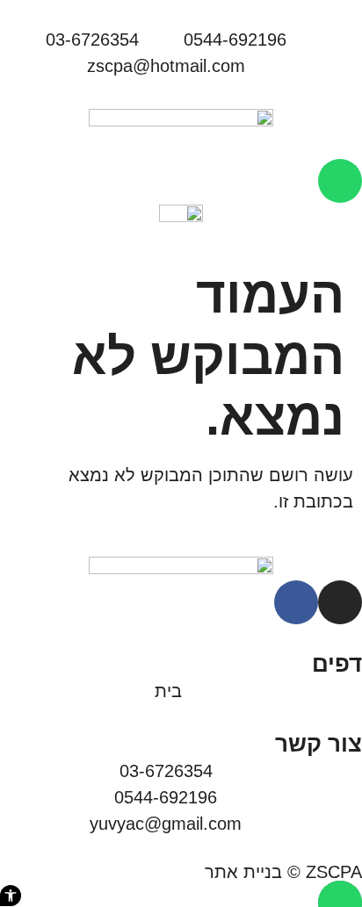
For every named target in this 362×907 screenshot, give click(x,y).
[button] (10, 895)
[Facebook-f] (296, 602)
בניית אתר (243, 872)
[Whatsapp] (340, 181)
